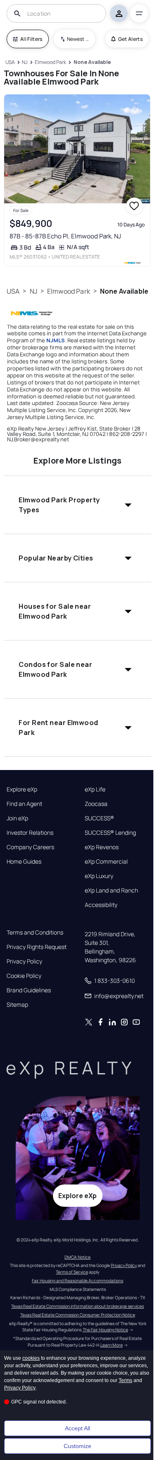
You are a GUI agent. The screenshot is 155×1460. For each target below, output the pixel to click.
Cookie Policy (24, 976)
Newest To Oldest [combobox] (78, 38)
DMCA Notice (77, 1257)
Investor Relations (30, 833)
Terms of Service (72, 1272)
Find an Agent (24, 804)
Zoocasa (96, 804)
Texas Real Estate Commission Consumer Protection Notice (77, 1315)
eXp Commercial (106, 861)
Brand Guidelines (29, 990)
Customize (77, 1446)
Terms (125, 1380)
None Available (124, 291)
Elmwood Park (68, 291)
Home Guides (24, 861)
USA (13, 291)
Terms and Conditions (35, 932)
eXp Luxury (99, 876)
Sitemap (17, 1005)
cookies (31, 1358)
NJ (33, 291)
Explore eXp (22, 789)
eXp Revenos (102, 847)
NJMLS (55, 340)
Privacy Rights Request (37, 947)
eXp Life (95, 789)
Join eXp (17, 818)
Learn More (111, 1345)
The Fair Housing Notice (105, 1330)
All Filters (31, 38)
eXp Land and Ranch (111, 890)
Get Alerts (130, 38)
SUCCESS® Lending (110, 833)
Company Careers (30, 847)
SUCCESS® (99, 818)
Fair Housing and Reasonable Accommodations (77, 1280)
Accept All (77, 1428)
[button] (77, 505)
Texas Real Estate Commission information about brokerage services (77, 1306)
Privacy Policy (24, 961)
